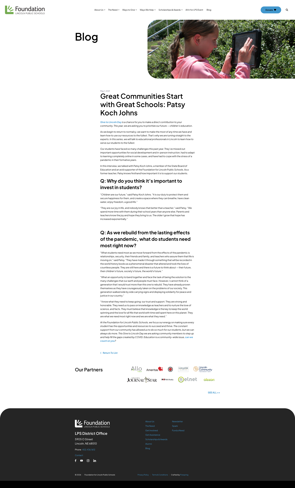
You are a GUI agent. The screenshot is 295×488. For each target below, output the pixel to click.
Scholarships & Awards (170, 9)
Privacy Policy (143, 475)
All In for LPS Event (194, 9)
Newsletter (177, 421)
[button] (286, 9)
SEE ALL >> (214, 392)
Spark (175, 426)
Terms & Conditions (160, 475)
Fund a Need (178, 430)
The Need (113, 9)
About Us (98, 9)
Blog (209, 9)
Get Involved (151, 430)
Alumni (148, 443)
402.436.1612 (88, 449)
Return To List (110, 352)
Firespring (184, 475)
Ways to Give (128, 9)
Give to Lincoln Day (111, 122)
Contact (79, 455)
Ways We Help (147, 9)
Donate (269, 10)
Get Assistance (152, 434)
